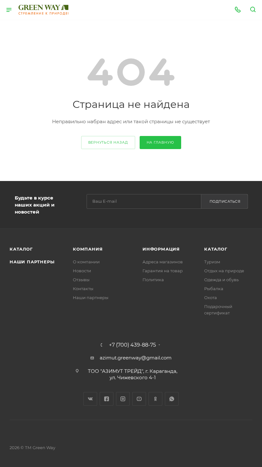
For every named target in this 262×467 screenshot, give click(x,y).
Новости (82, 270)
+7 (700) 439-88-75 (132, 345)
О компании (86, 261)
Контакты (83, 288)
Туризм (212, 261)
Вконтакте (90, 399)
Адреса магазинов (163, 261)
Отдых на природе (224, 270)
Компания (88, 249)
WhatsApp (172, 399)
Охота (210, 297)
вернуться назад (108, 142)
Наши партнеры (32, 261)
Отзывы (81, 279)
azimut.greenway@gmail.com (136, 358)
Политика (153, 279)
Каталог (21, 249)
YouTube (139, 399)
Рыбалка (213, 288)
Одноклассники (155, 399)
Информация (161, 249)
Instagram (123, 399)
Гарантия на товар (163, 270)
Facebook (106, 399)
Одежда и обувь (221, 279)
